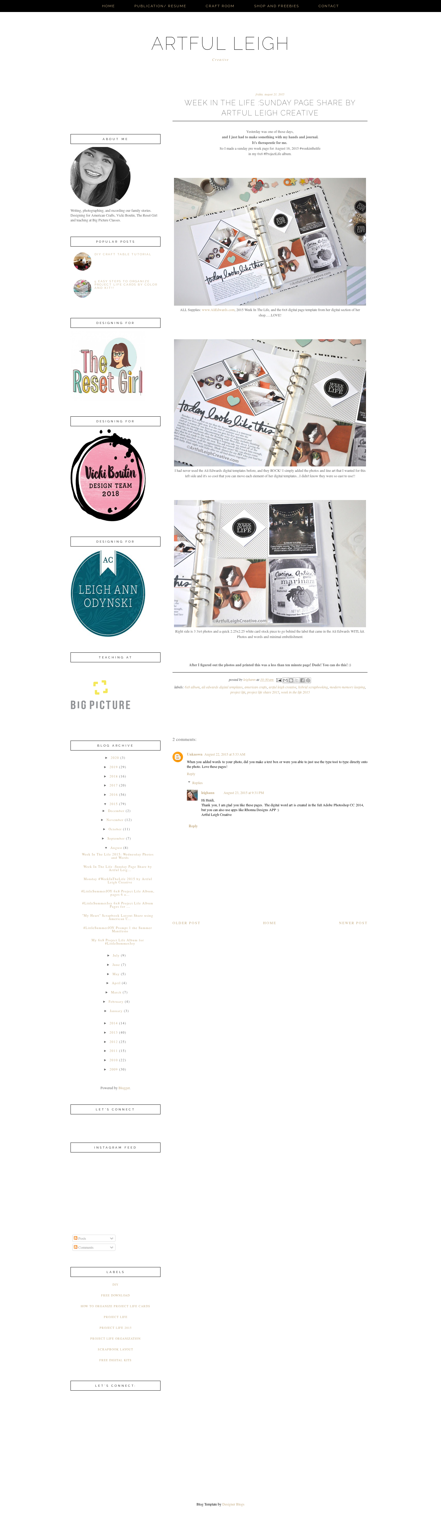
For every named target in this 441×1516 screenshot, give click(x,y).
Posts (81, 1238)
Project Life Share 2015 (263, 692)
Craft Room (220, 6)
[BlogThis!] (291, 680)
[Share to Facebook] (302, 680)
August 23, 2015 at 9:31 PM (244, 792)
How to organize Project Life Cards (115, 1306)
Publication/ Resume (160, 6)
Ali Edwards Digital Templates (222, 687)
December (116, 810)
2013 (114, 1032)
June (116, 964)
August (116, 847)
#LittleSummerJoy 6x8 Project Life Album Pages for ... (117, 905)
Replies (197, 782)
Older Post (186, 922)
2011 (114, 1050)
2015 (114, 803)
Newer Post (353, 922)
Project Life (237, 692)
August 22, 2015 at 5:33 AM (224, 754)
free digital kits (115, 1360)
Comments (85, 1247)
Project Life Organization (115, 1338)
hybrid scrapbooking (313, 687)
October (115, 829)
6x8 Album (192, 687)
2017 (114, 785)
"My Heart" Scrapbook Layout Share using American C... (117, 917)
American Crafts (255, 687)
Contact (329, 6)
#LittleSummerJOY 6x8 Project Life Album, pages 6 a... (117, 893)
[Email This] (285, 680)
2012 (114, 1041)
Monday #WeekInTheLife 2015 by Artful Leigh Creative (118, 880)
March (116, 992)
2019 (114, 767)
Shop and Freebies (276, 6)
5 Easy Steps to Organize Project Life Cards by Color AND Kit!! (126, 284)
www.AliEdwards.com (218, 309)
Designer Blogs (233, 1504)
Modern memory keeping (347, 687)
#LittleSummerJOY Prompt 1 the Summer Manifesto (117, 929)
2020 (115, 757)
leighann (207, 792)
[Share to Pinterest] (308, 680)
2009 (114, 1069)
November (115, 819)
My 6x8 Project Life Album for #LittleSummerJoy (118, 941)
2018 (114, 776)
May (116, 974)
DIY (115, 1284)
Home (108, 6)
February (116, 1001)
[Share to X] (297, 680)
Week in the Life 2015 (295, 692)
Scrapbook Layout (115, 1349)
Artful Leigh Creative (282, 687)
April (116, 983)
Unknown (194, 754)
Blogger (124, 1087)
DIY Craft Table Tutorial (123, 254)
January (116, 1010)
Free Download (115, 1295)
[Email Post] (278, 679)
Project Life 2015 (116, 1328)
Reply (191, 773)
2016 (114, 794)
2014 (114, 1023)
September (116, 838)
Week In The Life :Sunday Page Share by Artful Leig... (117, 868)
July (116, 955)
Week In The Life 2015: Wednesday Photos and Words (118, 856)
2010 (114, 1060)
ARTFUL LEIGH (220, 43)
